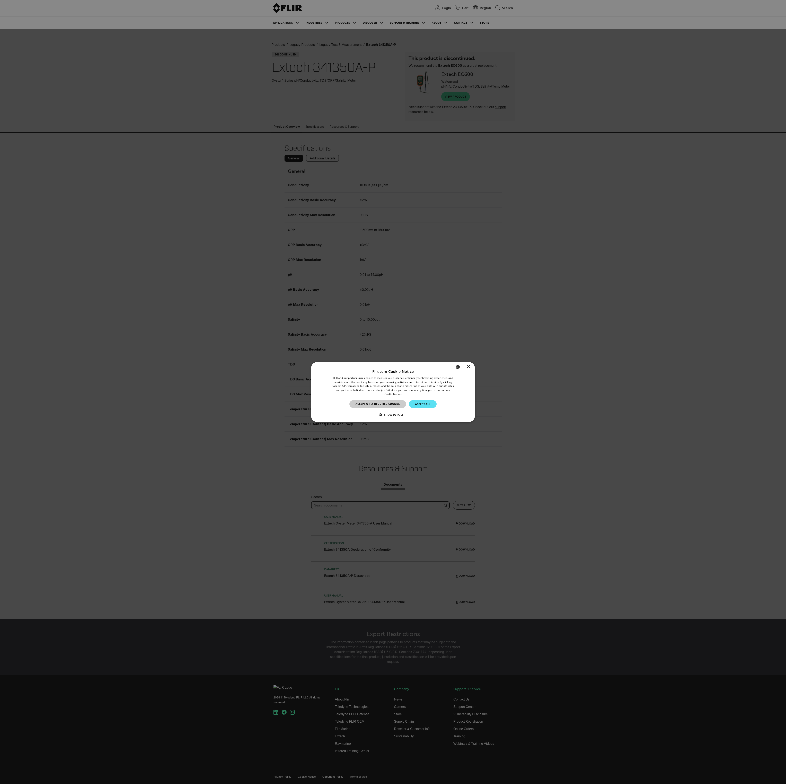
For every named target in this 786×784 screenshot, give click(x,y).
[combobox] (458, 367)
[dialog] (393, 392)
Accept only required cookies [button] (378, 403)
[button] (392, 414)
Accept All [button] (422, 404)
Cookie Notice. (393, 394)
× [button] (468, 366)
